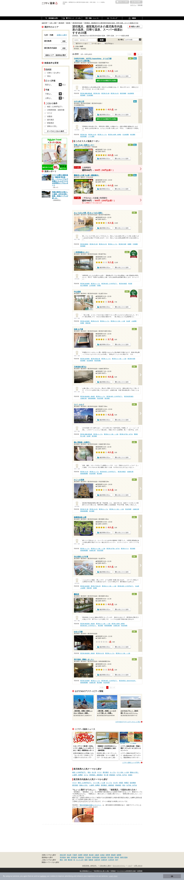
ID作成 (140, 5)
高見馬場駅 (123, 93)
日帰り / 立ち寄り (53, 73)
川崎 (65, 860)
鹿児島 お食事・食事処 (114, 134)
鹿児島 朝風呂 (123, 283)
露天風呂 (106, 772)
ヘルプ (130, 865)
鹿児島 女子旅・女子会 (126, 434)
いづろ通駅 (91, 136)
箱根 (68, 857)
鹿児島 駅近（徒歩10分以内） (127, 680)
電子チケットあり (82, 43)
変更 (64, 41)
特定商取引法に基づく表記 (101, 871)
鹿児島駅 (107, 398)
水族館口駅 (83, 398)
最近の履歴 (136, 2)
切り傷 (106, 775)
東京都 (91, 855)
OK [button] (172, 876)
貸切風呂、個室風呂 (96, 775)
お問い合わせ (138, 865)
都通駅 (129, 244)
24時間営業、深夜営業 (55, 110)
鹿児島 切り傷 (105, 93)
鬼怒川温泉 (124, 857)
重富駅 (136, 434)
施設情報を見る (104, 76)
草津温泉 (63, 857)
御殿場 (91, 860)
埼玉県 (69, 855)
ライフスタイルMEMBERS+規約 (126, 871)
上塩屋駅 (134, 321)
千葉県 (74, 855)
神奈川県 (63, 855)
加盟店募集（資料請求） (89, 865)
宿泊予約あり (109, 43)
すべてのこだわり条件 (55, 131)
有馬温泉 (74, 857)
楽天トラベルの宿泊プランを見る (106, 80)
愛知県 (113, 855)
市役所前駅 (100, 398)
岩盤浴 (49, 116)
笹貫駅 (82, 323)
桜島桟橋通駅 (92, 398)
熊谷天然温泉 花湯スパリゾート (90, 805)
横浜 (61, 860)
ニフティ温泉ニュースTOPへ (131, 762)
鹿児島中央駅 (122, 244)
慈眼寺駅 (88, 323)
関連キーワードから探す (50, 862)
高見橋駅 (82, 95)
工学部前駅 (92, 285)
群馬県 (85, 855)
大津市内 (111, 860)
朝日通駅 (132, 134)
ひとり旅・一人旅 (123, 772)
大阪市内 (97, 860)
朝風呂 (126, 783)
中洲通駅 (135, 244)
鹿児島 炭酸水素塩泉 (86, 93)
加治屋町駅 (131, 93)
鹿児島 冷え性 (115, 93)
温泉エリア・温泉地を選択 (55, 55)
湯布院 (117, 857)
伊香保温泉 (95, 857)
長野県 (108, 855)
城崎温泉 (81, 857)
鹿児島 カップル (102, 134)
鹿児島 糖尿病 (84, 244)
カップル (113, 772)
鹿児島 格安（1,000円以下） (109, 283)
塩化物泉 (133, 783)
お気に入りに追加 (122, 76)
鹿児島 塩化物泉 (85, 283)
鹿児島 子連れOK (96, 586)
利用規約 (113, 871)
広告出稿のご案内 (105, 865)
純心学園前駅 (84, 285)
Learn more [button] (113, 876)
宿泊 (89, 772)
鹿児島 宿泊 (96, 93)
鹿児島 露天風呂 (128, 396)
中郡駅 (99, 285)
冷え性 (94, 772)
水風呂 (130, 775)
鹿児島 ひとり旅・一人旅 (118, 321)
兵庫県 (80, 855)
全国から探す (62, 35)
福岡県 (119, 855)
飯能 (86, 860)
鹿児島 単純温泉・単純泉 (87, 396)
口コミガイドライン (119, 865)
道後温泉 (103, 857)
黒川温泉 (111, 857)
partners (43, 876)
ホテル (86, 775)
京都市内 (104, 860)
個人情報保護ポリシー (86, 871)
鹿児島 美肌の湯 (95, 358)
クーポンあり (96, 43)
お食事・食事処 (77, 775)
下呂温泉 (88, 857)
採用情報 (139, 871)
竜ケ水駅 (82, 436)
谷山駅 (128, 321)
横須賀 (70, 860)
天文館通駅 (90, 95)
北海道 (102, 855)
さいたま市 (79, 860)
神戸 (116, 860)
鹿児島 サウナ (125, 548)
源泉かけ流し (134, 772)
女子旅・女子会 (121, 775)
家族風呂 (112, 775)
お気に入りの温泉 (122, 2)
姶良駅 (89, 436)
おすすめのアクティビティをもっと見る (128, 722)
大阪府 (97, 855)
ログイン (133, 5)
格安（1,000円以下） (79, 772)
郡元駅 (130, 283)
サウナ (99, 772)
